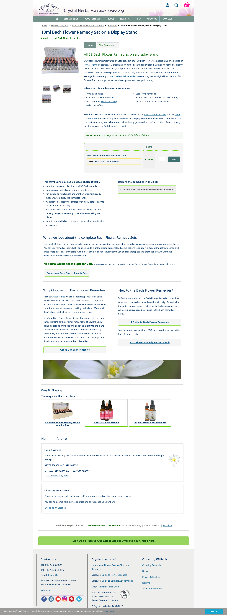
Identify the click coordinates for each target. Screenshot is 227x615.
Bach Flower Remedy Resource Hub (150, 342)
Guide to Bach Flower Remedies (117, 580)
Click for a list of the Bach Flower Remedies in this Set (147, 189)
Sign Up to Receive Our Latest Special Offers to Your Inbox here (114, 541)
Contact (167, 19)
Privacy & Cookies (151, 576)
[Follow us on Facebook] (44, 599)
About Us (152, 19)
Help (138, 19)
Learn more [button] (109, 611)
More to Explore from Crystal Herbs (88, 25)
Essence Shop (71, 19)
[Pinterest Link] (72, 599)
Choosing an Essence (55, 507)
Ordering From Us (151, 565)
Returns (146, 582)
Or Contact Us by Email (57, 475)
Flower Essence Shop (108, 586)
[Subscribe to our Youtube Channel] (58, 599)
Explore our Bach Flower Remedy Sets (67, 273)
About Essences (93, 19)
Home (44, 25)
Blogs (111, 19)
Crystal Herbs (58, 296)
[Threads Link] (65, 599)
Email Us (167, 525)
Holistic (125, 19)
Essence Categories (59, 25)
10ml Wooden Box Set (155, 114)
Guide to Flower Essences (114, 574)
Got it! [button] (214, 611)
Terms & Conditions (152, 588)
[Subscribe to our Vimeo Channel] (79, 599)
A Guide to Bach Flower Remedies (150, 322)
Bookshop (112, 25)
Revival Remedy (92, 64)
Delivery (146, 571)
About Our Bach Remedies (75, 349)
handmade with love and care (124, 76)
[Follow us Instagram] (51, 599)
